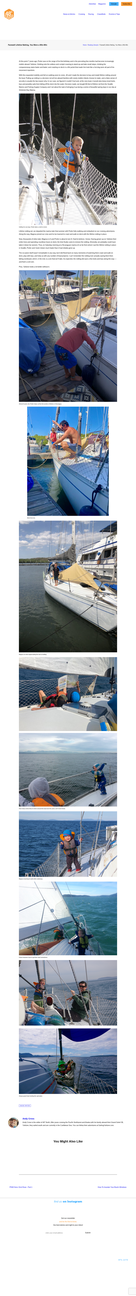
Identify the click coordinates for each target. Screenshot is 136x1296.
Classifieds (101, 14)
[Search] (130, 14)
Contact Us (14, 1255)
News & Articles (69, 14)
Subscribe (126, 4)
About (12, 1271)
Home (84, 45)
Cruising (82, 14)
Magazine (102, 4)
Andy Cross (93, 27)
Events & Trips (114, 14)
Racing (91, 14)
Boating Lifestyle (59, 27)
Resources (14, 1275)
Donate (114, 4)
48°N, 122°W (123, 1260)
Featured (70, 27)
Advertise (92, 4)
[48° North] (9, 14)
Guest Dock (78, 27)
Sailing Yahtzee (25, 1105)
